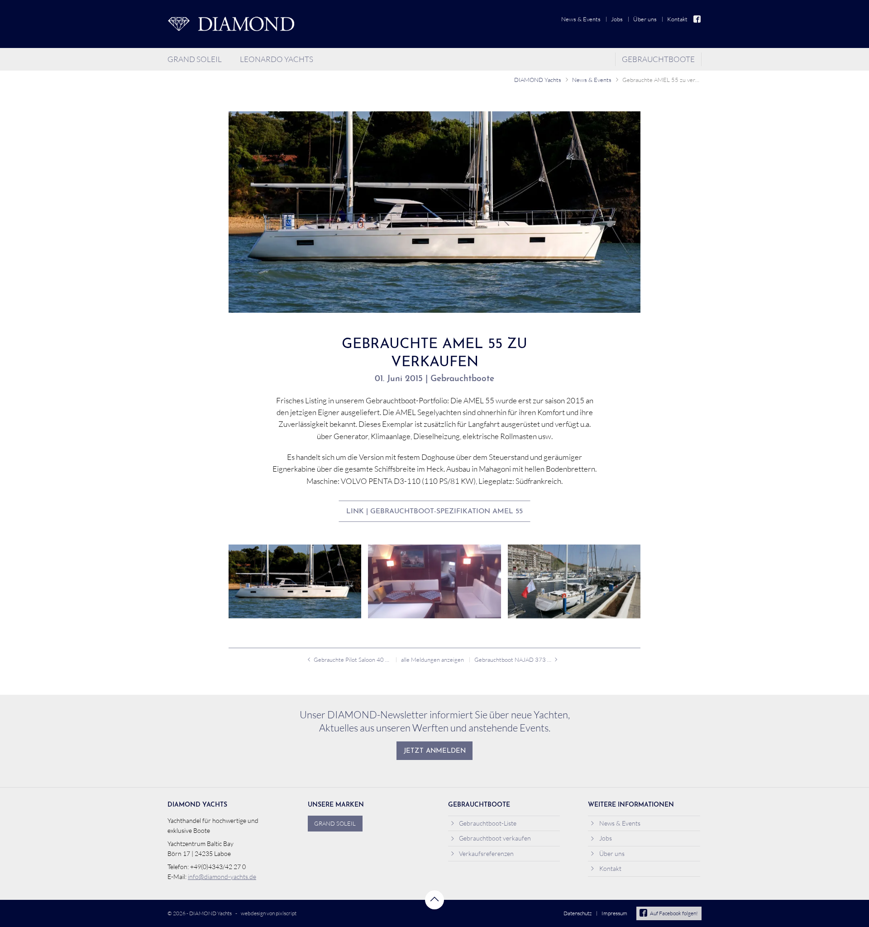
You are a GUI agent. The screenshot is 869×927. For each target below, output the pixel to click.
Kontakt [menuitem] (677, 19)
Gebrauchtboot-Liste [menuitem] (487, 823)
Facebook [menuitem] (697, 19)
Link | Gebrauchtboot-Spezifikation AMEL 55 (434, 511)
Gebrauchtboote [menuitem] (658, 59)
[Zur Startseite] (230, 24)
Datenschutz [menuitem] (577, 913)
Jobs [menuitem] (617, 19)
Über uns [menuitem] (645, 19)
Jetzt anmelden (435, 751)
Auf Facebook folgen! (674, 913)
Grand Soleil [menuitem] (194, 59)
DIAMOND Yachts (537, 79)
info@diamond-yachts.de (222, 876)
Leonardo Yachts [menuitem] (276, 59)
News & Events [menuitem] (581, 19)
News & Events (591, 79)
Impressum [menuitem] (614, 913)
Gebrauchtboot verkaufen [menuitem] (495, 838)
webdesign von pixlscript (268, 913)
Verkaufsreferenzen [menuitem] (486, 853)
